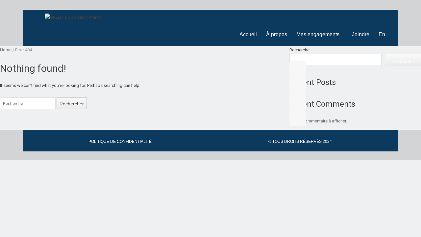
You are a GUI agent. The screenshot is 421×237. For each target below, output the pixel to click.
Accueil (248, 34)
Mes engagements (317, 34)
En (382, 34)
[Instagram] (297, 118)
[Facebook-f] (297, 69)
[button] (319, 34)
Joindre (360, 34)
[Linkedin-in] (297, 101)
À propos (276, 34)
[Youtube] (297, 85)
